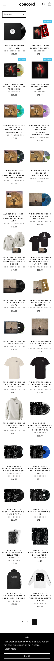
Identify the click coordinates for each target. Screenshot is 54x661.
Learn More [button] (10, 649)
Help (27, 637)
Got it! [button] (27, 656)
